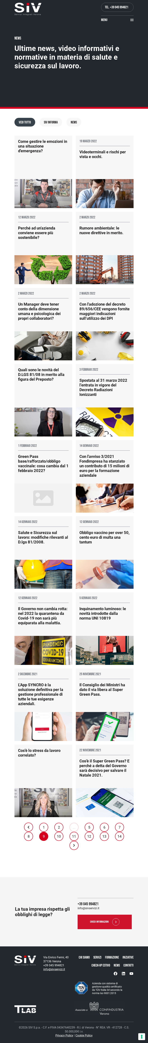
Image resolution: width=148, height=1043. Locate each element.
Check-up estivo (101, 965)
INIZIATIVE (128, 957)
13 (104, 836)
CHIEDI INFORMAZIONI (99, 922)
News (74, 122)
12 (89, 836)
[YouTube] (131, 973)
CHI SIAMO (84, 957)
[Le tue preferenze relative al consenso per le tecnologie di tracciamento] (141, 1036)
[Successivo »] (74, 845)
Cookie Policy (84, 1035)
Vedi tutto (25, 122)
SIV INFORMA (51, 122)
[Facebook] (115, 973)
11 (74, 836)
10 (59, 836)
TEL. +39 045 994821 (116, 7)
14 (119, 836)
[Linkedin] (123, 973)
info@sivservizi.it (54, 969)
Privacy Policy (64, 1035)
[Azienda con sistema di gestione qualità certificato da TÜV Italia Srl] (81, 988)
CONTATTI (128, 965)
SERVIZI (97, 957)
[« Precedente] (28, 827)
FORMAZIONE (112, 957)
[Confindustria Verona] (104, 1008)
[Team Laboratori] (25, 1010)
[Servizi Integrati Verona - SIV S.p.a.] (28, 9)
